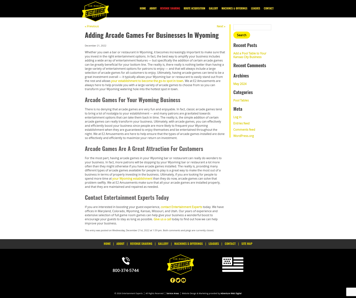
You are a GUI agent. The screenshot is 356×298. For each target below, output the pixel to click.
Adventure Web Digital (231, 293)
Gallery (213, 8)
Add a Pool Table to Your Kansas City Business (249, 55)
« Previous (92, 26)
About (153, 8)
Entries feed (241, 123)
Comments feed (244, 129)
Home (143, 8)
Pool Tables (241, 100)
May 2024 (240, 84)
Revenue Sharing (170, 8)
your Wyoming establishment (132, 178)
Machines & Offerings (234, 8)
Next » (221, 26)
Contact (269, 8)
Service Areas (172, 293)
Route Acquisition (194, 8)
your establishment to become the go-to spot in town (147, 81)
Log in (237, 117)
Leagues (255, 8)
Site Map (246, 243)
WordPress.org (243, 136)
